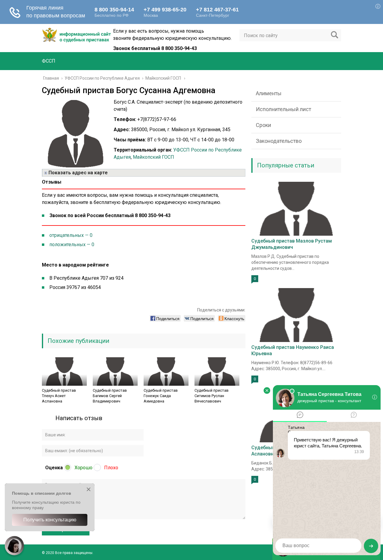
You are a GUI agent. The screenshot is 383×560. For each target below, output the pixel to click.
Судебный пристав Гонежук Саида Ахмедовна (161, 395)
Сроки (263, 125)
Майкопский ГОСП (153, 157)
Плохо (111, 467)
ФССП (48, 61)
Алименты (269, 93)
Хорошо (83, 467)
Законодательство (279, 141)
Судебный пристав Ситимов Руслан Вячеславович (211, 395)
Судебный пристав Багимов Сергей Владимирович (110, 395)
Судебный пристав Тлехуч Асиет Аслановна (59, 395)
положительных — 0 (71, 244)
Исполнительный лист (283, 109)
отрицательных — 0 (70, 235)
